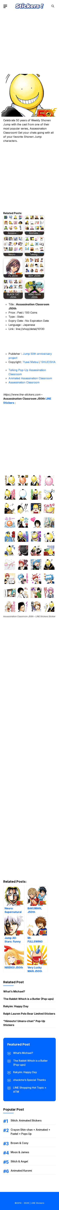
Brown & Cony (19, 1143)
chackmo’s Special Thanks (29, 1080)
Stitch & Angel (19, 1161)
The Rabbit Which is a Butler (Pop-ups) (28, 999)
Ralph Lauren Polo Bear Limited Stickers (29, 1013)
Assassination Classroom (24, 382)
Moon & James (20, 1152)
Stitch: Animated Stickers (26, 1120)
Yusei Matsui (31, 362)
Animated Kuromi (21, 1170)
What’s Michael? (14, 991)
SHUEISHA (48, 362)
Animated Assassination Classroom (30, 378)
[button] (52, 6)
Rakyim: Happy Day (16, 1006)
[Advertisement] (29, 41)
